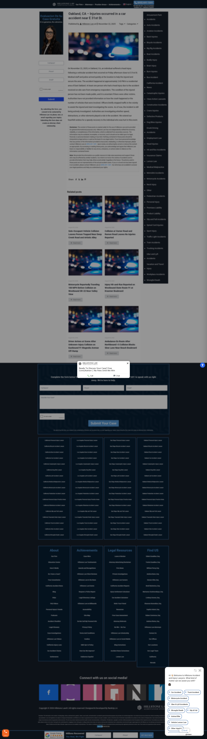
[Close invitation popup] (127, 363)
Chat (118, 376)
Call (91, 376)
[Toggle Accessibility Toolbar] (202, 365)
